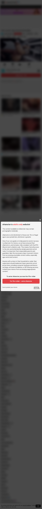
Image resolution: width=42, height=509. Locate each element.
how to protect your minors (9, 287)
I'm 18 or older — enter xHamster (21, 281)
